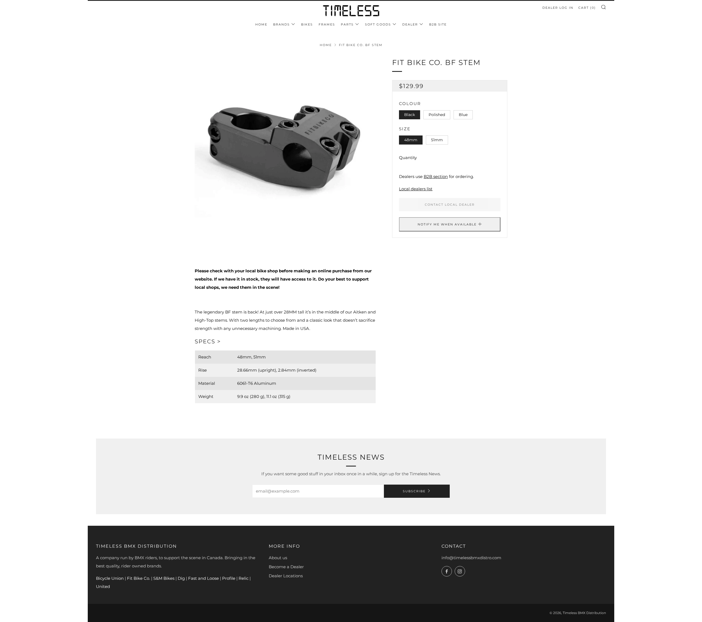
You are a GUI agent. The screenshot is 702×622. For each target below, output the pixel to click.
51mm (437, 140)
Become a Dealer (286, 566)
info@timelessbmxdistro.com (471, 557)
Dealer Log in (557, 8)
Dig (181, 578)
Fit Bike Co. (139, 578)
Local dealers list (415, 188)
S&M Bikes (164, 578)
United (103, 586)
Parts (347, 24)
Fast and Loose (203, 578)
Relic (243, 578)
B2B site (438, 24)
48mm (410, 140)
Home (261, 24)
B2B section (436, 176)
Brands (281, 24)
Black (409, 114)
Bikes (307, 24)
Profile (228, 578)
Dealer (410, 24)
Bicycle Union (110, 578)
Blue (463, 114)
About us (278, 557)
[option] (285, 147)
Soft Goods (378, 24)
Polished (437, 114)
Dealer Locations (286, 575)
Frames (327, 24)
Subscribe (414, 491)
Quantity (408, 157)
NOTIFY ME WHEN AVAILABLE (447, 224)
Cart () (587, 8)
